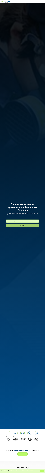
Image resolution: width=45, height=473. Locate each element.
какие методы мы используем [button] (21, 450)
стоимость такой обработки (32, 214)
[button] (22, 454)
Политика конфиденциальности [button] (22, 228)
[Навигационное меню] (43, 1)
